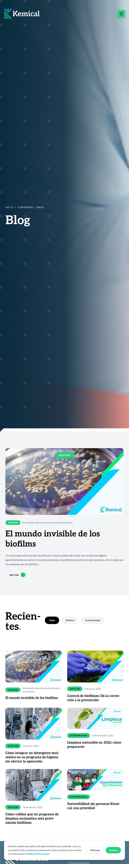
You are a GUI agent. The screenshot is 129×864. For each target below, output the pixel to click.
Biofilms (70, 620)
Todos (52, 620)
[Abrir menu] (121, 14)
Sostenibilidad (92, 620)
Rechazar (95, 850)
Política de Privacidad (37, 853)
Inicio (9, 207)
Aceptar (113, 850)
